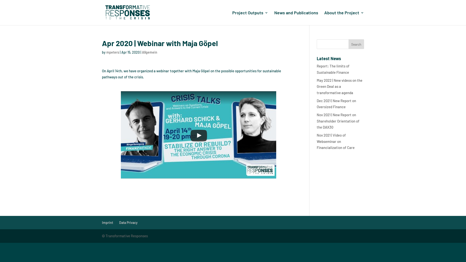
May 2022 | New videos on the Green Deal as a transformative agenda (339, 86)
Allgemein (149, 52)
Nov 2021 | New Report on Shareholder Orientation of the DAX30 (338, 121)
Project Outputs (247, 13)
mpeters (112, 52)
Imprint (107, 223)
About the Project (341, 13)
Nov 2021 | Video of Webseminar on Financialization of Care (336, 141)
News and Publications (296, 13)
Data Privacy (128, 223)
